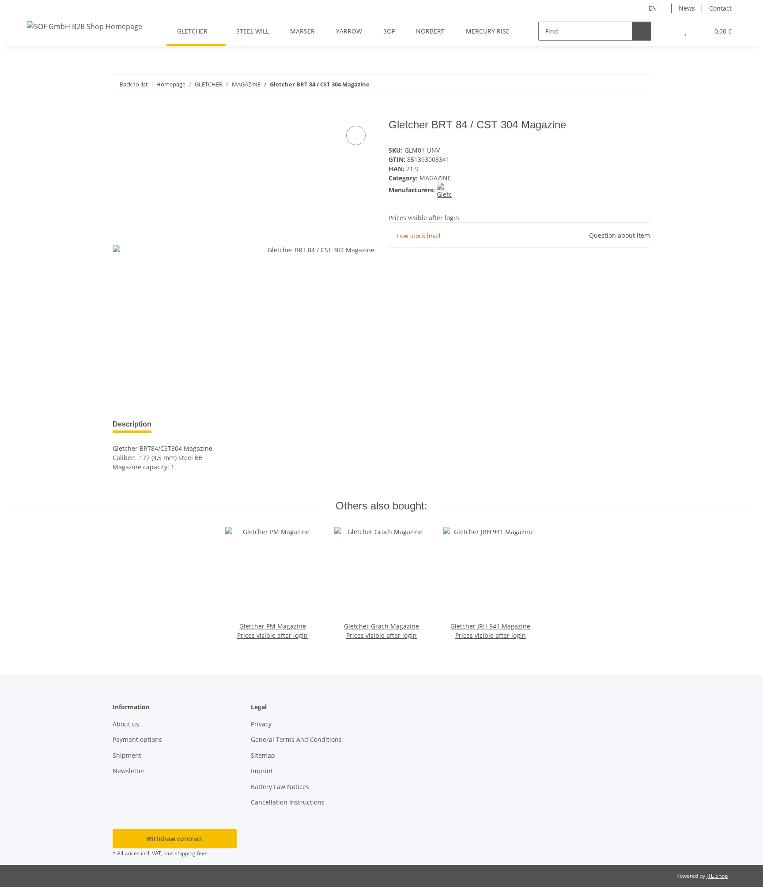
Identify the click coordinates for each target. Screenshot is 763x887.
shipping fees (191, 853)
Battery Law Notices (280, 786)
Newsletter (129, 771)
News (687, 8)
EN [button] (653, 8)
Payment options (137, 739)
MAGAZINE (435, 178)
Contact (720, 8)
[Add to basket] (120, 114)
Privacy (261, 724)
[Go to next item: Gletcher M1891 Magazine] (640, 84)
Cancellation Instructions (288, 802)
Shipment (127, 755)
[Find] (641, 31)
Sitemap (263, 755)
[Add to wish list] (356, 135)
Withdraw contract (174, 839)
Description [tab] (132, 424)
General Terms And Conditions (296, 739)
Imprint (262, 771)
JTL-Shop (717, 876)
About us (126, 724)
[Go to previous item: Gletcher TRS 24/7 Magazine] (621, 84)
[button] (667, 31)
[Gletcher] (444, 190)
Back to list (134, 84)
